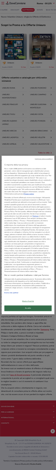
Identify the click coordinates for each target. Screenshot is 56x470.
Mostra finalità (28, 301)
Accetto (28, 308)
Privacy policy (29, 194)
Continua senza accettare (44, 159)
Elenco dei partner (11, 293)
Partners (35, 216)
